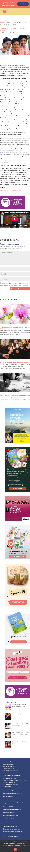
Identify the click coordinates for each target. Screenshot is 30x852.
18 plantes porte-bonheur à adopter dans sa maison (14, 328)
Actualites (12, 22)
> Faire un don (7, 786)
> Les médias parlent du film (11, 778)
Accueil (2, 22)
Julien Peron (5, 33)
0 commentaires (21, 33)
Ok (15, 849)
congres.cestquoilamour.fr (10, 822)
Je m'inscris (23, 4)
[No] (28, 846)
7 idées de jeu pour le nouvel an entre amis (14, 363)
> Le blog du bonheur (9, 782)
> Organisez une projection (10, 784)
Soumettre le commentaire (20, 289)
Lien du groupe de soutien (10, 836)
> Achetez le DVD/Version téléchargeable (14, 780)
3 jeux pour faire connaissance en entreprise (15, 395)
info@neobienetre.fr (12, 770)
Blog (6, 22)
